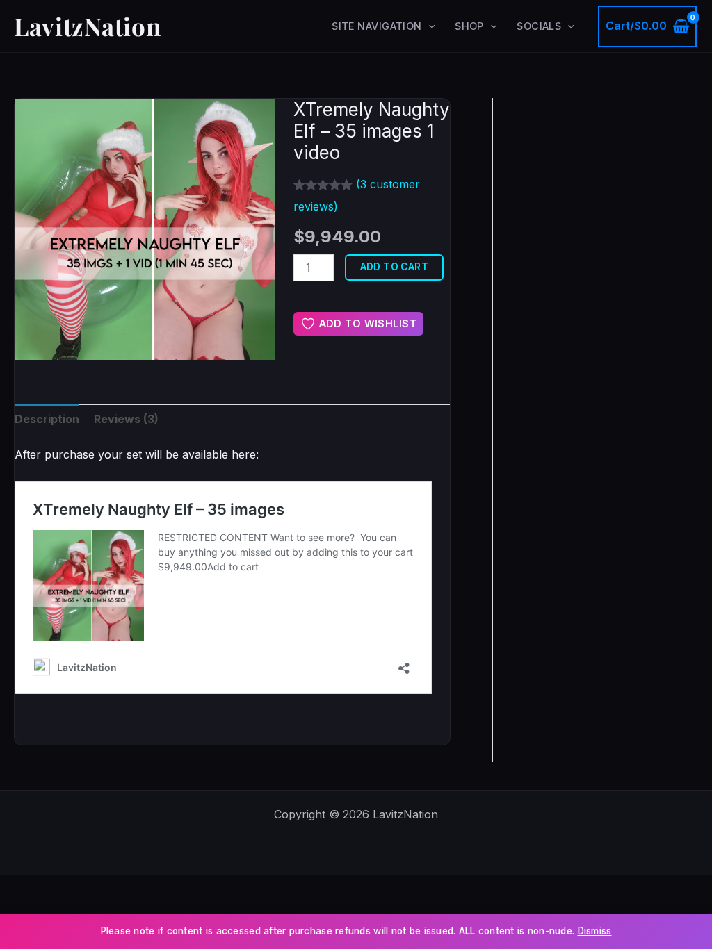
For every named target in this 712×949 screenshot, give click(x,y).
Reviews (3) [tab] (126, 419)
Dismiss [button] (595, 930)
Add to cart (394, 266)
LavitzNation (87, 26)
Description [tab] (47, 419)
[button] (428, 26)
